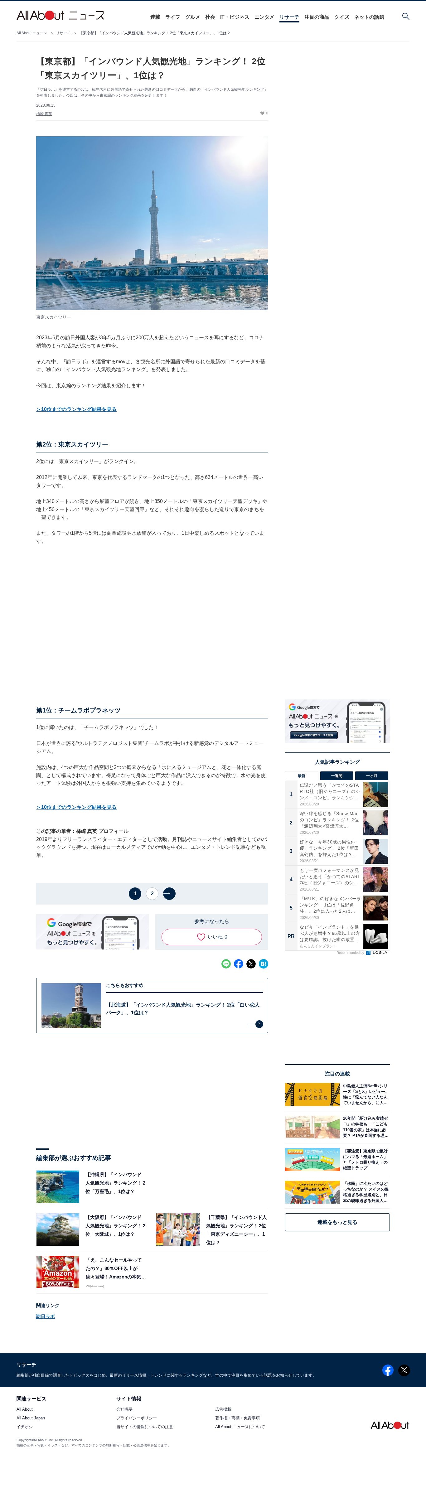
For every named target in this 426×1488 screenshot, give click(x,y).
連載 (155, 17)
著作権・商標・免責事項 (237, 1418)
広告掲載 (223, 1410)
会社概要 (124, 1410)
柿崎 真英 (44, 114)
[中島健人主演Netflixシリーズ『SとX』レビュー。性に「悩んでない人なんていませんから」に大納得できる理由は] (365, 1094)
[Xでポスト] (251, 964)
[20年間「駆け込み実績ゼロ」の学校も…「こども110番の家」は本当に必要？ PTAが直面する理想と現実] (365, 1127)
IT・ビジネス (234, 17)
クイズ (341, 17)
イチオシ (25, 1427)
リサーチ (289, 17)
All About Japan (31, 1418)
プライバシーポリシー (136, 1418)
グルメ (192, 17)
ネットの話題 (369, 17)
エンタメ (264, 17)
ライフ (172, 17)
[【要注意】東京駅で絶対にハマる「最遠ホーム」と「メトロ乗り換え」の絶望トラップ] (365, 1159)
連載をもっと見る (337, 1222)
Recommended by (350, 952)
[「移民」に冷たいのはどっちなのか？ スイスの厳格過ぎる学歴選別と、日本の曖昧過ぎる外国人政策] (365, 1192)
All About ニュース (32, 33)
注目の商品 (316, 17)
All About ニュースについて (240, 1427)
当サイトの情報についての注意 (144, 1427)
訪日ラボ (45, 1316)
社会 (210, 17)
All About (25, 1410)
